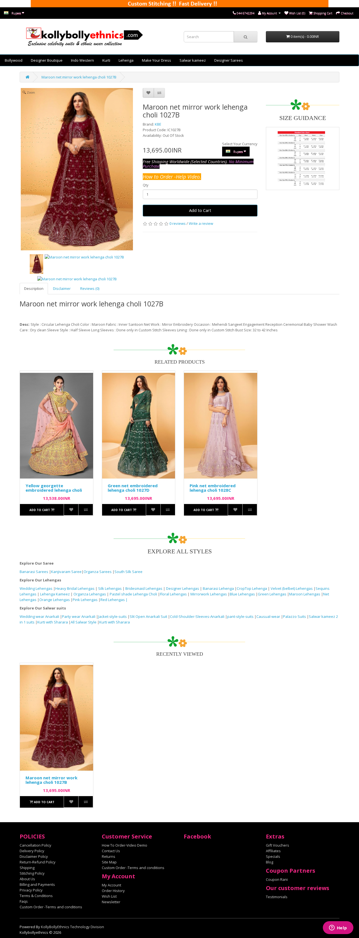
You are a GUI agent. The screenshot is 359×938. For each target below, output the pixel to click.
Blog (269, 862)
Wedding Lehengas (36, 588)
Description (33, 288)
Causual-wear (268, 616)
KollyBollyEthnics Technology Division (72, 926)
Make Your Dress (156, 60)
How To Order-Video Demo (124, 845)
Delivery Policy (32, 850)
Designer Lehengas (183, 588)
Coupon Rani (277, 879)
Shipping (27, 867)
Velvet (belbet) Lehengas (292, 588)
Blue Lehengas (242, 594)
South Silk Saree (128, 571)
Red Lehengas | (114, 599)
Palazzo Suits (294, 616)
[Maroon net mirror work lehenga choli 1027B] (36, 264)
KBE (158, 124)
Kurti (106, 60)
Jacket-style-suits (113, 616)
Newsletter (111, 901)
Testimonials (276, 896)
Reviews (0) (89, 288)
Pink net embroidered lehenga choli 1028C (213, 488)
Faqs (24, 901)
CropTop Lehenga (252, 588)
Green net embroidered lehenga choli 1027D (133, 488)
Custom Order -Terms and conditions (51, 906)
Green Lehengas (272, 594)
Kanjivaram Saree (66, 571)
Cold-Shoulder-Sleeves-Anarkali (197, 616)
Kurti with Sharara (52, 622)
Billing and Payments (37, 884)
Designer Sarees (228, 60)
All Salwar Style (83, 622)
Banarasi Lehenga (218, 588)
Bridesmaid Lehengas (144, 588)
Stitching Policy (32, 873)
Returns (108, 856)
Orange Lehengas (54, 599)
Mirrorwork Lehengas (208, 594)
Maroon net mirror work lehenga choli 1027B (79, 77)
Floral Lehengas (174, 594)
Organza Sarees (98, 571)
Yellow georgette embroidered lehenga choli (54, 488)
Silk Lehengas (110, 588)
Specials (273, 856)
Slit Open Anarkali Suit (148, 616)
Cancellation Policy (35, 845)
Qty (145, 185)
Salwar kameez (193, 60)
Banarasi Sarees (34, 571)
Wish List (109, 896)
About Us (27, 878)
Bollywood (13, 60)
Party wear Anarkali (79, 616)
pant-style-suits (240, 616)
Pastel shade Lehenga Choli (134, 594)
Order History (113, 890)
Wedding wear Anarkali (40, 616)
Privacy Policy (31, 890)
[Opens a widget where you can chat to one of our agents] (338, 928)
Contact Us (111, 850)
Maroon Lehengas (304, 594)
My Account (111, 885)
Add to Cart (200, 210)
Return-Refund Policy (38, 862)
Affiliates (273, 850)
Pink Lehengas (85, 599)
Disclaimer (62, 288)
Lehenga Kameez (55, 594)
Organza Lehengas (90, 594)
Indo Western (82, 60)
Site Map (109, 862)
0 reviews (177, 223)
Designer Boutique (47, 60)
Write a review (201, 223)
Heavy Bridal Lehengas (75, 588)
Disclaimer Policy (34, 856)
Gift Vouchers (277, 845)
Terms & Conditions (36, 895)
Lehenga (126, 60)
